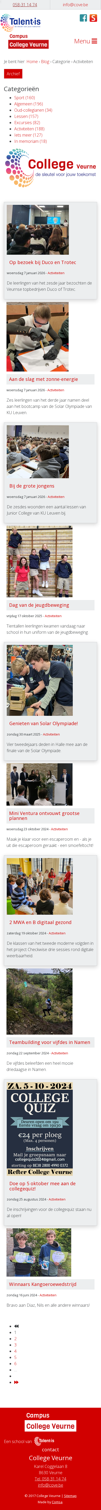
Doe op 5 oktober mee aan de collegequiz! (42, 1186)
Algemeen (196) (28, 104)
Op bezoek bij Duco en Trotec (42, 262)
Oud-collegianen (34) (33, 110)
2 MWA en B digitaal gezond (40, 922)
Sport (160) (24, 97)
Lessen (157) (26, 116)
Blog (45, 61)
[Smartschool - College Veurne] (93, 17)
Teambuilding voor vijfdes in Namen (49, 1042)
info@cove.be (50, 1485)
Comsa (57, 1502)
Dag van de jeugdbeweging (39, 605)
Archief (13, 74)
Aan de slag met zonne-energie (43, 379)
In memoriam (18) (30, 141)
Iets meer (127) (28, 135)
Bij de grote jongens (31, 486)
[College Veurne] (20, 23)
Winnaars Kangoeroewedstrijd (42, 1284)
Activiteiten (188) (29, 129)
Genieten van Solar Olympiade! (43, 723)
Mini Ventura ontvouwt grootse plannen (44, 815)
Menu (83, 41)
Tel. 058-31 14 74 (50, 1479)
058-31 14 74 (25, 5)
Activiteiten (56, 273)
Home (32, 61)
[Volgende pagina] (16, 1382)
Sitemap (70, 1495)
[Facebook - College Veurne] (83, 19)
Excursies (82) (27, 122)
